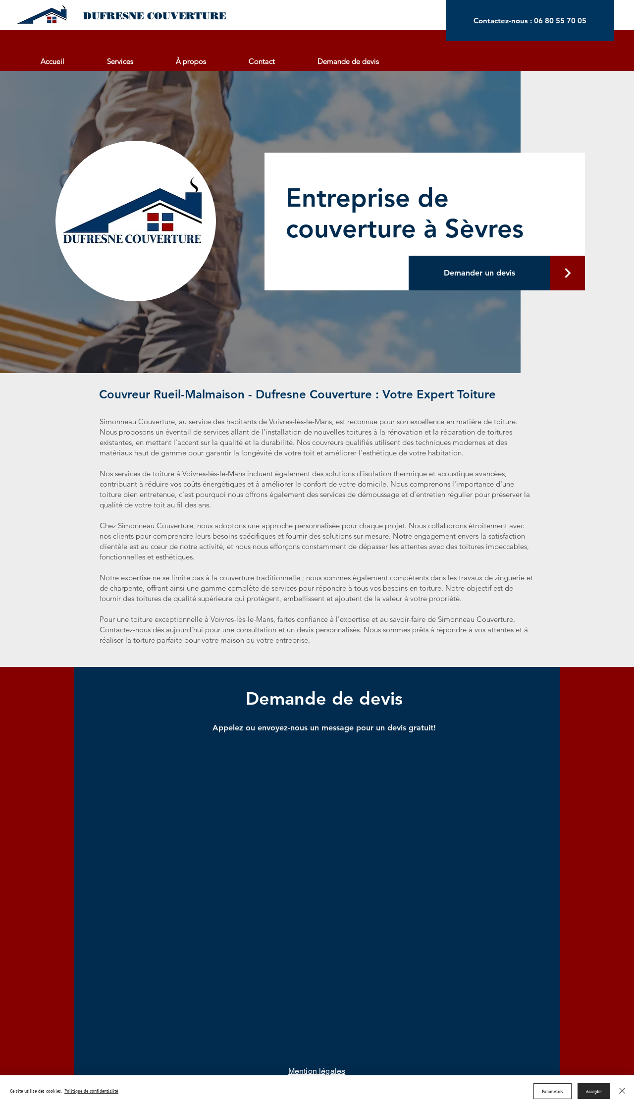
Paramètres (552, 1091)
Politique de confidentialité (91, 1091)
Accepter (594, 1091)
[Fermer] (622, 1091)
